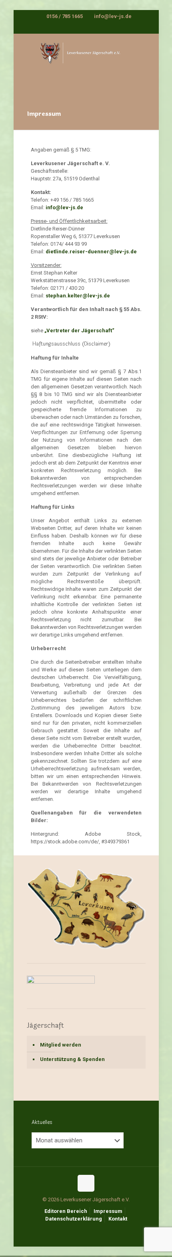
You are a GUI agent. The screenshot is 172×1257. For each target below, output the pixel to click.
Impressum (108, 1211)
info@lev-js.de (112, 16)
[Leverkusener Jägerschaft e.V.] (86, 59)
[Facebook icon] (81, 26)
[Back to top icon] (86, 1183)
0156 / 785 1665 (64, 16)
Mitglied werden (60, 1045)
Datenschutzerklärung (73, 1219)
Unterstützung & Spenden (72, 1059)
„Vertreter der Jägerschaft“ (79, 330)
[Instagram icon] (91, 26)
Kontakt (117, 1219)
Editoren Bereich (65, 1211)
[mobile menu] (148, 50)
